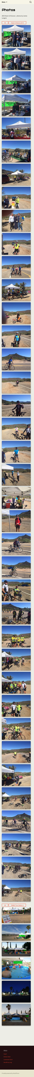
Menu (3, 2)
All (5, 23)
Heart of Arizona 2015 (17, 23)
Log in (5, 1054)
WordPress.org (8, 1062)
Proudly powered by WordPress (10, 1073)
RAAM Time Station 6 (17, 905)
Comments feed (8, 1059)
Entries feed (7, 1057)
